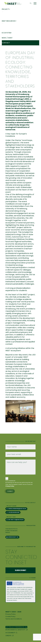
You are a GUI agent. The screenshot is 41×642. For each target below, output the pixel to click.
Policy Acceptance (10, 480)
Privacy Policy (10, 614)
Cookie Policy (10, 616)
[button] (30, 3)
